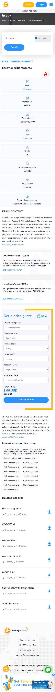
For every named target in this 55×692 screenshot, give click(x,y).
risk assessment (30, 467)
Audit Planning (10, 603)
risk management (12, 508)
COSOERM (8, 524)
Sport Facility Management (18, 588)
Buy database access (13, 299)
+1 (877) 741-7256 (28, 11)
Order (28, 5)
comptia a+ (8, 572)
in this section (44, 38)
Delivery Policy (42, 670)
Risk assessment (11, 476)
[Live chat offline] (42, 685)
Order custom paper (12, 270)
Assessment (9, 540)
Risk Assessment (11, 463)
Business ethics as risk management (19, 458)
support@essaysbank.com (27, 655)
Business (27, 89)
